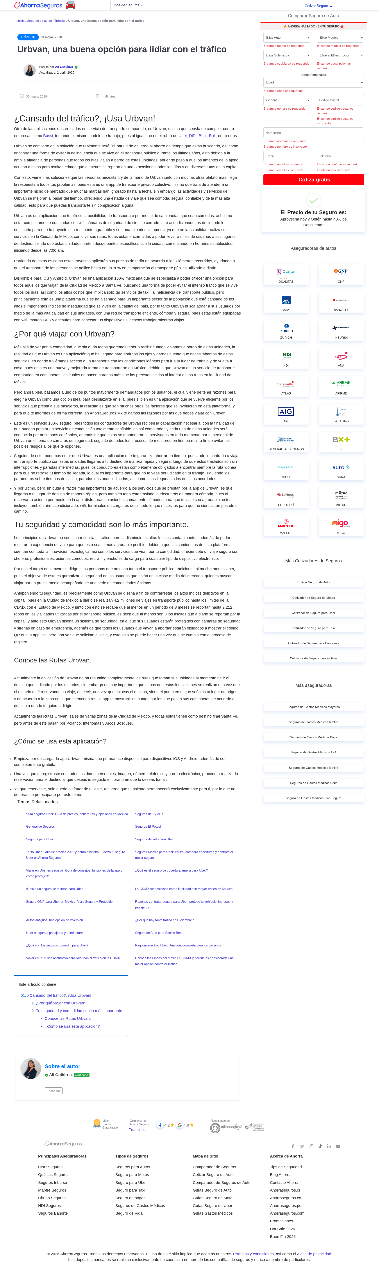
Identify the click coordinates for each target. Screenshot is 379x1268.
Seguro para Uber (131, 1182)
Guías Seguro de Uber (212, 1205)
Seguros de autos (39, 20)
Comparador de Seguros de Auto (221, 1182)
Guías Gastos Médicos (213, 1213)
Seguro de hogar (130, 1198)
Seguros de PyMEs (149, 814)
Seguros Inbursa (52, 1182)
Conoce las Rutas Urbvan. (68, 1018)
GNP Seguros (50, 1167)
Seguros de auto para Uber (154, 839)
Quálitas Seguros (53, 1174)
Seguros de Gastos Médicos (140, 1205)
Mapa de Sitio (205, 1156)
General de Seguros (40, 826)
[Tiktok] (320, 1146)
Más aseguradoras (313, 685)
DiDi (193, 136)
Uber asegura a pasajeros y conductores (55, 933)
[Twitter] (302, 1146)
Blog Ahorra (280, 1174)
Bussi (48, 136)
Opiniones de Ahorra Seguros (140, 1122)
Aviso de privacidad (314, 1254)
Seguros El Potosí (148, 826)
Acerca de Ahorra (286, 1156)
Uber (183, 136)
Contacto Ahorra (284, 1182)
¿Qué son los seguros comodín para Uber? (57, 945)
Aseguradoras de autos (313, 248)
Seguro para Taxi (130, 1190)
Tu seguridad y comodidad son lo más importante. (79, 1011)
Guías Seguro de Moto (212, 1198)
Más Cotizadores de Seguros (313, 560)
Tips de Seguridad (286, 1167)
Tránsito (60, 20)
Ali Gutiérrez (64, 67)
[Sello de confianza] (254, 1126)
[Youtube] (338, 1146)
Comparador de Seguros (214, 1167)
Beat (203, 136)
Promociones (281, 1221)
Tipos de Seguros (126, 5)
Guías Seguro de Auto (212, 1190)
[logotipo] (63, 1145)
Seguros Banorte (53, 1213)
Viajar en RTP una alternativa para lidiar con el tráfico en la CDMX (73, 958)
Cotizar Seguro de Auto (213, 1174)
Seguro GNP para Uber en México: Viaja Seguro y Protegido (69, 901)
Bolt (212, 136)
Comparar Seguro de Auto (313, 15)
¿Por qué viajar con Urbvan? (61, 1003)
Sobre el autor (62, 1066)
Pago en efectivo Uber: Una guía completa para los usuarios (178, 945)
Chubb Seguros (52, 1198)
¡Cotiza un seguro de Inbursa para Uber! (55, 889)
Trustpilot (137, 1129)
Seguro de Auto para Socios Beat (158, 933)
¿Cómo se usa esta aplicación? (72, 1026)
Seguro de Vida (129, 1213)
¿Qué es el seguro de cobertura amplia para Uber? (171, 870)
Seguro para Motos (132, 1174)
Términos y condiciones (253, 1254)
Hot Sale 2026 (282, 1229)
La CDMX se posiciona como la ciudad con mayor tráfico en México (183, 889)
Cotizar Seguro (319, 6)
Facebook (54, 1091)
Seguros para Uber (39, 839)
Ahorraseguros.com (287, 1213)
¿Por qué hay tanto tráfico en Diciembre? (164, 920)
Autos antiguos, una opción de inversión (54, 920)
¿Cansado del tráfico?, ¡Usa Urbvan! (59, 995)
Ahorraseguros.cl (285, 1190)
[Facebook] (293, 1146)
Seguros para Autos (132, 1167)
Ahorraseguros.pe (285, 1205)
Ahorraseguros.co (285, 1198)
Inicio (21, 20)
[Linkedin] (329, 1146)
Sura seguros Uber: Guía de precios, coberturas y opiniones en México (77, 814)
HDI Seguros (49, 1205)
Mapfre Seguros (52, 1190)
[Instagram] (311, 1146)
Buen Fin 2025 (283, 1236)
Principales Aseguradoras (62, 1156)
